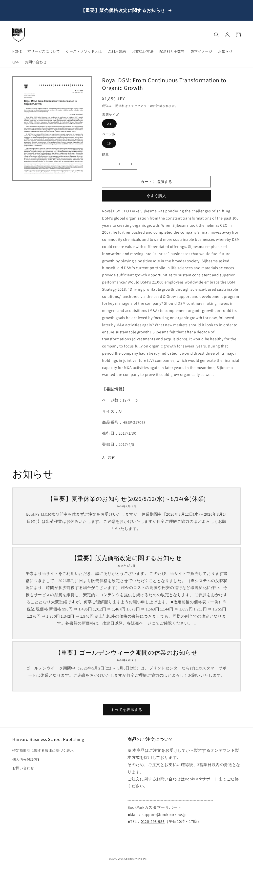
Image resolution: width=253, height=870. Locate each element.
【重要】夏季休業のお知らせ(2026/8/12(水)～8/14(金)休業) (126, 499)
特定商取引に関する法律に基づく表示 (43, 750)
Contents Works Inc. (135, 858)
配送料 (120, 106)
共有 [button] (111, 457)
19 (109, 143)
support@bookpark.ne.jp (164, 814)
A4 (109, 123)
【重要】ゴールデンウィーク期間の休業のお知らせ (126, 652)
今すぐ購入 (156, 195)
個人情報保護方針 (26, 759)
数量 (105, 154)
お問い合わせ (23, 768)
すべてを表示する (126, 709)
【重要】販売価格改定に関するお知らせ (126, 558)
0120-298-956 (153, 821)
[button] (216, 34)
